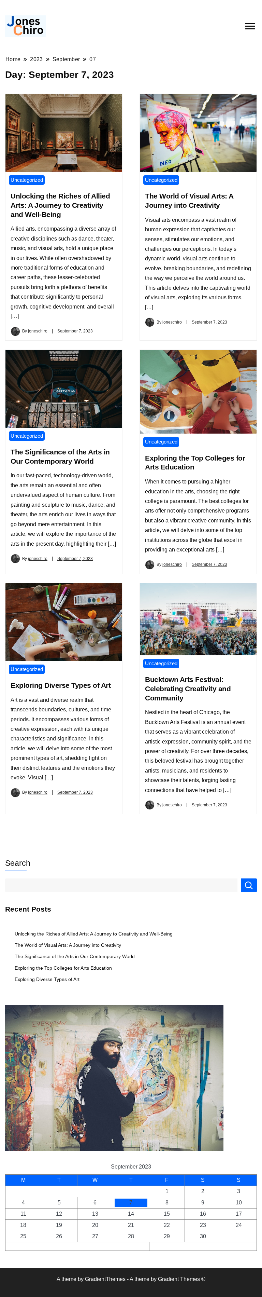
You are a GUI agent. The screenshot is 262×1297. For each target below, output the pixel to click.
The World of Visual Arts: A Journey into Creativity (68, 945)
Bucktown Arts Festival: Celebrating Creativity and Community (188, 688)
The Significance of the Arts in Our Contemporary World (75, 956)
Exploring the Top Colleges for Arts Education (63, 968)
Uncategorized (27, 180)
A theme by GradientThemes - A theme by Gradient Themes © (131, 1279)
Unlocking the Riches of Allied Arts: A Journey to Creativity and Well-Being (60, 205)
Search (17, 863)
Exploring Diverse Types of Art (61, 685)
